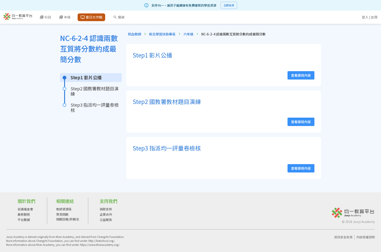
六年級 (188, 34)
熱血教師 (134, 34)
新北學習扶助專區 (162, 34)
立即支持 (229, 5)
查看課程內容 (301, 75)
